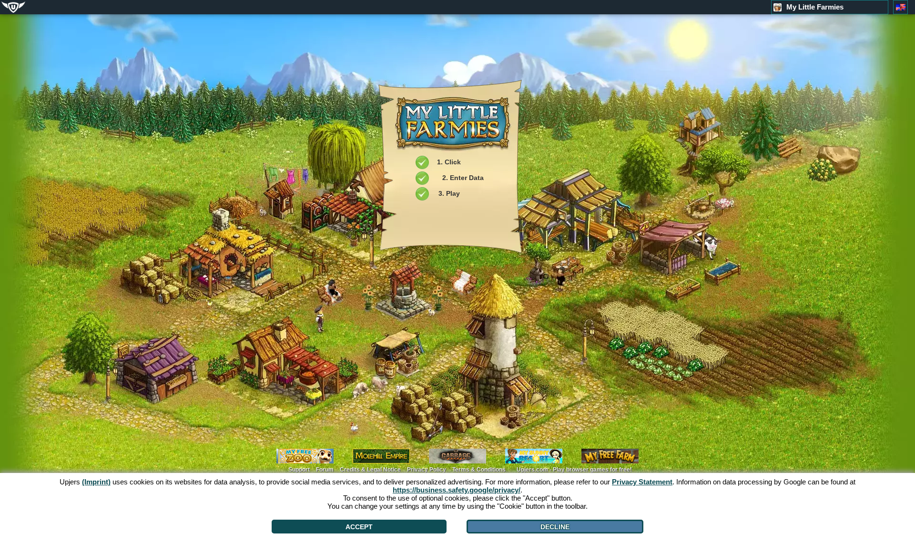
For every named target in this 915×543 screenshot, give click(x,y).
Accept (359, 527)
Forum (325, 469)
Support (299, 469)
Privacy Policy (426, 469)
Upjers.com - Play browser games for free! (574, 469)
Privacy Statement (642, 482)
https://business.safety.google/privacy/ (456, 490)
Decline (554, 527)
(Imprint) (96, 482)
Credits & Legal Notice (370, 469)
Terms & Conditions (479, 469)
